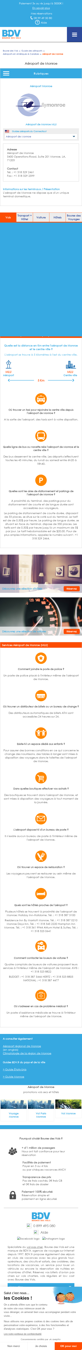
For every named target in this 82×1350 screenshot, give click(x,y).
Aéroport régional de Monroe (22, 1046)
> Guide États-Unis (14, 1069)
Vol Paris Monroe (41, 1115)
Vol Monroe (68, 1113)
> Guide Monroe (13, 1076)
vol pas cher (35, 1247)
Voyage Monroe (13, 1115)
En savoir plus (41, 8)
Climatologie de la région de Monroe (27, 1053)
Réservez (72, 588)
